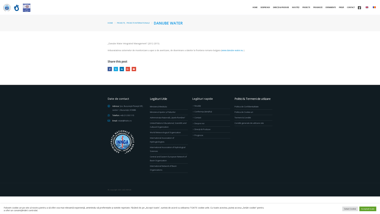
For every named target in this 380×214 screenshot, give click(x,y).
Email (134, 69)
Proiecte (306, 7)
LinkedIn (122, 69)
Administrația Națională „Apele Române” (167, 117)
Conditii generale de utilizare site (249, 123)
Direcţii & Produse (281, 7)
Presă (341, 7)
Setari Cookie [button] (350, 208)
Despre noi (265, 7)
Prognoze (317, 7)
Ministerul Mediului (158, 106)
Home (254, 7)
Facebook (110, 69)
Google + (128, 69)
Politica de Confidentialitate (247, 106)
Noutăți (295, 7)
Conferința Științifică (203, 111)
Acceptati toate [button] (368, 208)
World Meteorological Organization (165, 132)
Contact (351, 7)
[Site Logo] (16, 7)
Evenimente (331, 7)
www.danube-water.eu (232, 50)
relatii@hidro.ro (125, 120)
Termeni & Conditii (243, 117)
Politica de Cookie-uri (244, 112)
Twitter (116, 69)
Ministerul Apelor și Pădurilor (163, 112)
